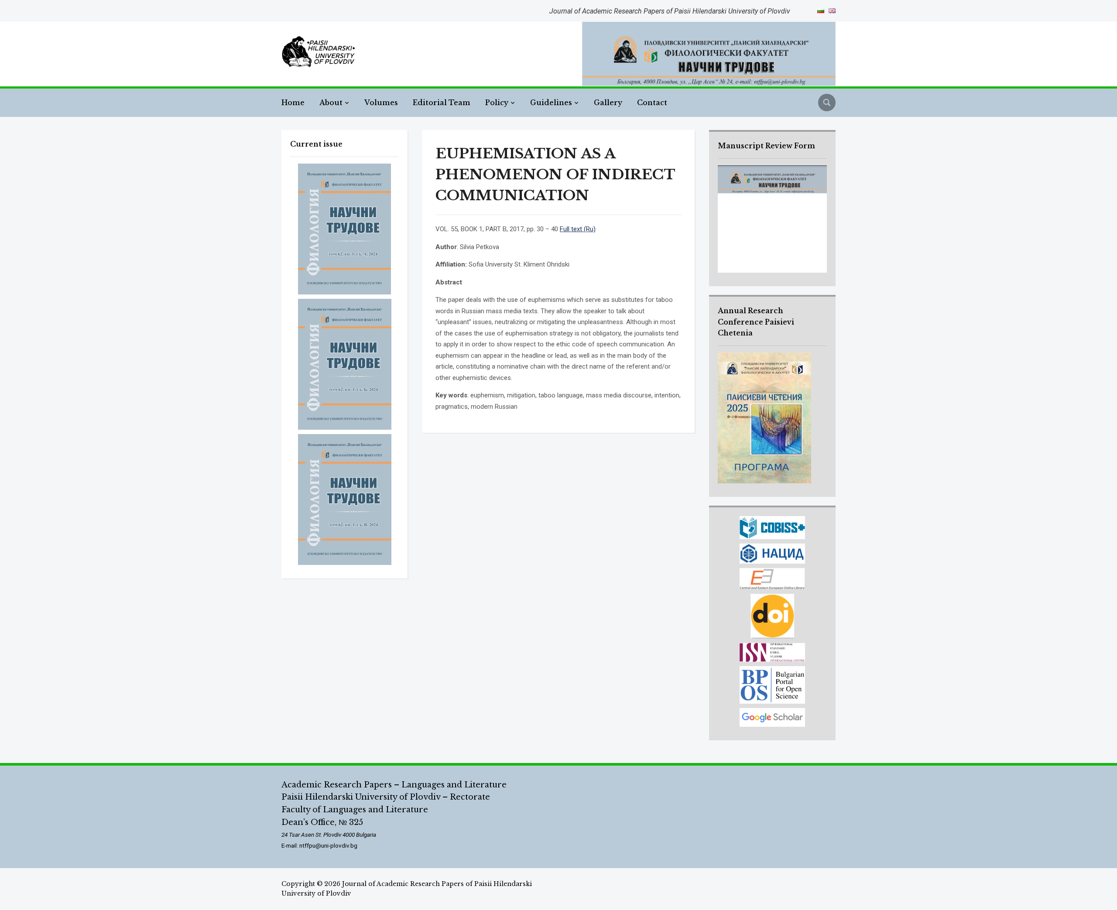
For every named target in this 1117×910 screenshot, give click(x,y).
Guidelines (551, 102)
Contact (652, 102)
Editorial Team (441, 102)
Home (293, 102)
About (331, 102)
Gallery (608, 102)
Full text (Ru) (578, 229)
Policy (496, 102)
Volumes (381, 102)
